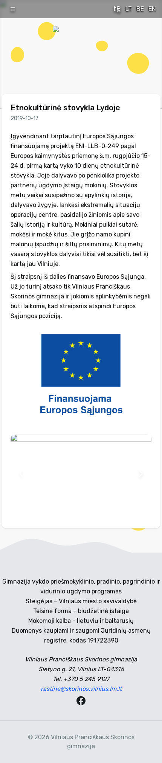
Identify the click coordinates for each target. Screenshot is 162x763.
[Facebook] (81, 700)
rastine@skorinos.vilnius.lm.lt (81, 688)
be (140, 8)
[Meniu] (13, 9)
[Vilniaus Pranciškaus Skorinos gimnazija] (81, 54)
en (152, 8)
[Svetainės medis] (117, 9)
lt (128, 8)
